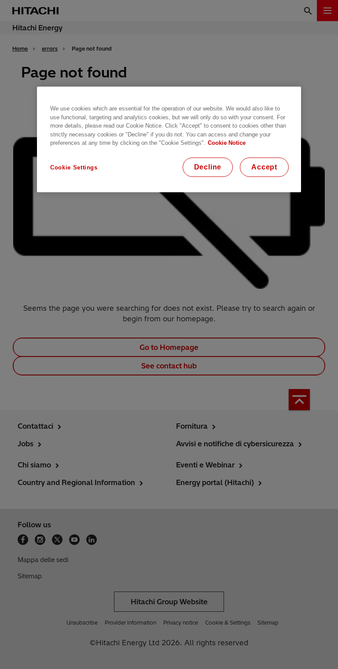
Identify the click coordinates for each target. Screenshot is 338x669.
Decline (208, 166)
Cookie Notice (227, 143)
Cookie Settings (74, 167)
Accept (264, 166)
